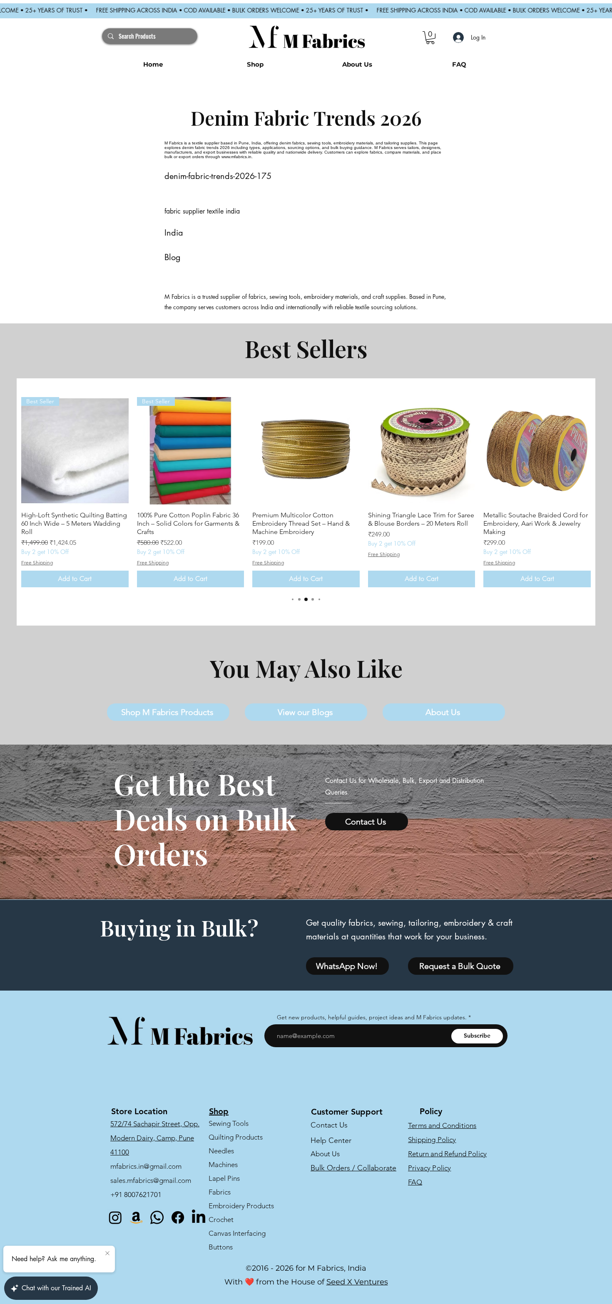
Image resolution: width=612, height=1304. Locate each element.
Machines (223, 1164)
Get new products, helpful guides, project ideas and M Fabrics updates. (372, 1017)
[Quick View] (306, 450)
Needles (221, 1151)
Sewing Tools (229, 1123)
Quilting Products (236, 1137)
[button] (430, 37)
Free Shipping (37, 562)
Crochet (221, 1219)
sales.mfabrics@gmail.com (150, 1180)
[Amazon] (136, 1217)
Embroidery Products (241, 1206)
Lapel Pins (224, 1178)
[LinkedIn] (198, 1217)
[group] (306, 492)
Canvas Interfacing (237, 1233)
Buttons (221, 1247)
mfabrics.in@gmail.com (146, 1166)
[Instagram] (115, 1217)
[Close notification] (107, 1253)
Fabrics (220, 1192)
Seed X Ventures (357, 1282)
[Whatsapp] (157, 1217)
